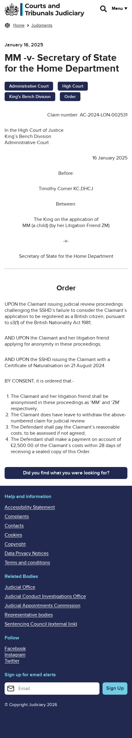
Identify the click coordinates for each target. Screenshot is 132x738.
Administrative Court (29, 86)
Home (19, 25)
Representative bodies (29, 615)
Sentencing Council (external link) (41, 624)
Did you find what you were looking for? (66, 473)
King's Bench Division (30, 96)
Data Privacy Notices (27, 553)
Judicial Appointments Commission (42, 606)
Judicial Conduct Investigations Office (45, 596)
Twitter (12, 661)
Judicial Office (20, 587)
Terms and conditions (27, 562)
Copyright (15, 544)
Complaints (17, 516)
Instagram (15, 655)
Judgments (41, 25)
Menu (117, 8)
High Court (72, 86)
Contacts (14, 526)
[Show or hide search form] (103, 9)
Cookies (13, 535)
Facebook (15, 649)
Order (70, 96)
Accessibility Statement (30, 507)
